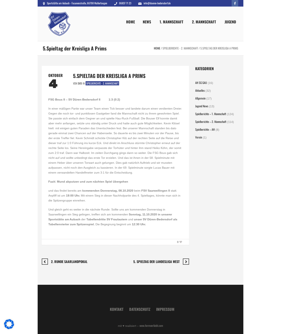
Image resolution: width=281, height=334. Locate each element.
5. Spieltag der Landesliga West (156, 261)
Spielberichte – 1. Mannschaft (210, 114)
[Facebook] (235, 3)
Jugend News (201, 106)
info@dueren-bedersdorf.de (157, 3)
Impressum (165, 309)
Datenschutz (139, 309)
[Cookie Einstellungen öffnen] (9, 328)
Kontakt (116, 309)
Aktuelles (200, 90)
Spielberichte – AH (205, 129)
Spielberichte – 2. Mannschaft (210, 121)
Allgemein (200, 98)
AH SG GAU (201, 82)
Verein (198, 137)
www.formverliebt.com (151, 325)
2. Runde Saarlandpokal (69, 261)
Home (157, 48)
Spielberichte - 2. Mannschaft (180, 48)
